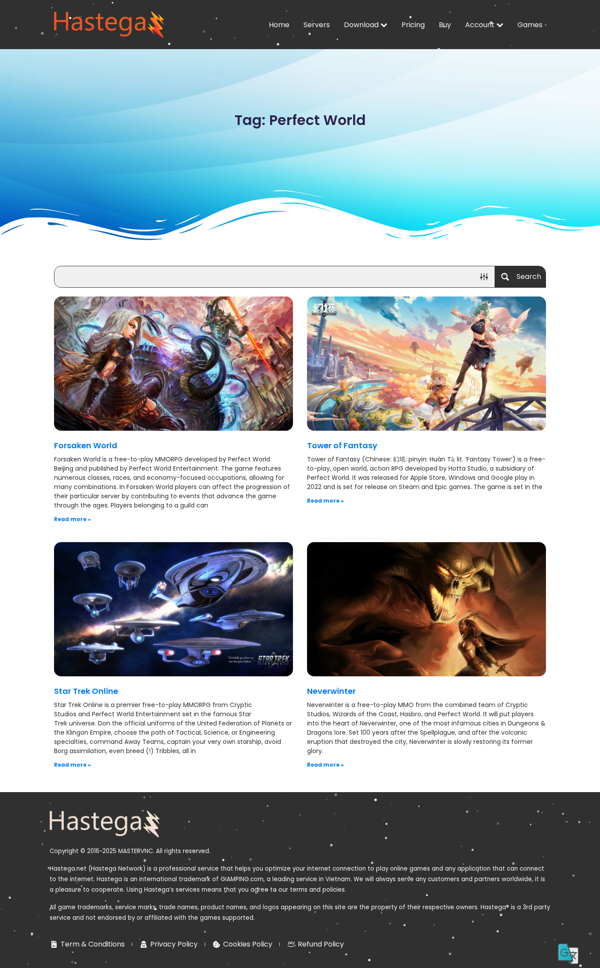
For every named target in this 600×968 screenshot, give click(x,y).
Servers (317, 25)
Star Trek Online (86, 691)
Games (529, 25)
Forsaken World (85, 445)
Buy (445, 25)
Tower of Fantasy (342, 445)
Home (279, 25)
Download (361, 25)
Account (480, 25)
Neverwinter (331, 691)
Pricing (413, 25)
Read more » (72, 519)
